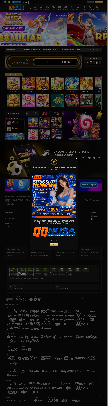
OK (54, 245)
